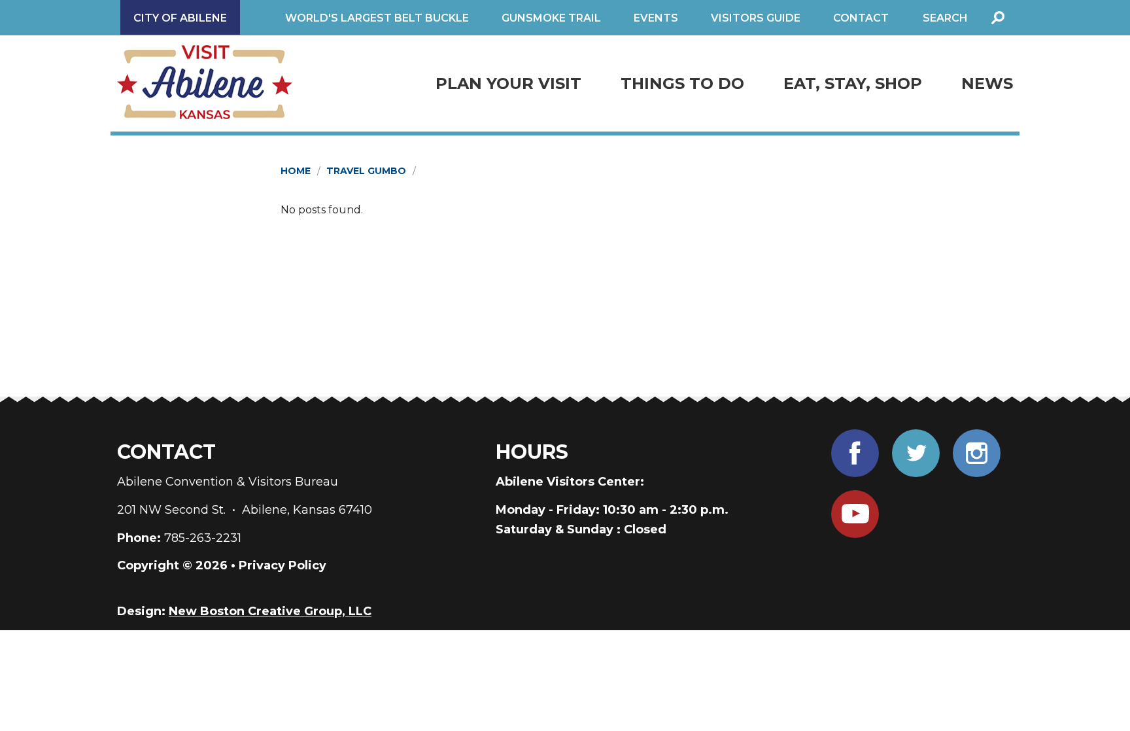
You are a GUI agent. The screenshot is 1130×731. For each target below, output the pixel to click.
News (987, 83)
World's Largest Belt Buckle (377, 18)
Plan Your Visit (508, 83)
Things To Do (682, 83)
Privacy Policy (282, 565)
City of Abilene (180, 18)
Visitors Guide (755, 18)
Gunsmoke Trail (551, 18)
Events (656, 18)
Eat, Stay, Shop (852, 83)
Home (296, 170)
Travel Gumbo (366, 170)
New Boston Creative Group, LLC (270, 611)
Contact (861, 18)
